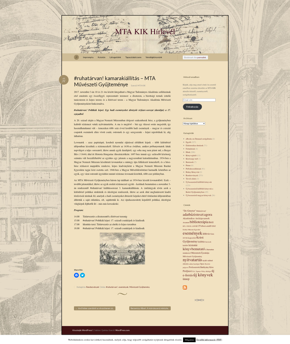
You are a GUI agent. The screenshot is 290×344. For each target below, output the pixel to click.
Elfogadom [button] (189, 339)
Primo (188, 165)
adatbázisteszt (193, 214)
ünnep (186, 279)
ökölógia (208, 271)
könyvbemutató (194, 248)
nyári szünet (208, 260)
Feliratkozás (192, 107)
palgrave (185, 267)
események (124, 287)
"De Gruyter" (189, 210)
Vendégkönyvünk (154, 57)
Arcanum (186, 222)
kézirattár (193, 245)
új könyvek (203, 274)
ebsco (203, 225)
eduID (208, 226)
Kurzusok (190, 162)
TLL (193, 271)
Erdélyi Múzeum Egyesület (191, 230)
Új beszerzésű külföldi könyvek (199, 182)
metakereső (187, 253)
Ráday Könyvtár (192, 172)
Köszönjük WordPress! (82, 330)
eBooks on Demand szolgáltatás (199, 138)
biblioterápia (199, 221)
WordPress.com (122, 330)
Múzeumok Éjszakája (200, 252)
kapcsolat (192, 237)
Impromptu (88, 57)
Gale (212, 234)
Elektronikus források (194, 145)
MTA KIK (141, 85)
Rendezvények (92, 287)
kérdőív (185, 245)
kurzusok (208, 242)
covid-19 (196, 225)
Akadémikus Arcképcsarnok (196, 218)
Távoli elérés (191, 178)
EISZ (214, 226)
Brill (211, 222)
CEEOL (189, 226)
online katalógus (194, 264)
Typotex (198, 271)
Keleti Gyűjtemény (193, 239)
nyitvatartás (192, 259)
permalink (201, 57)
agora (208, 214)
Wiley (203, 271)
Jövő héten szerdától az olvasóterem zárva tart (95, 308)
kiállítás (201, 241)
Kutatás (101, 57)
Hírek (188, 152)
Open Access (205, 264)
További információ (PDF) (209, 339)
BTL (184, 226)
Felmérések (190, 148)
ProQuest (187, 271)
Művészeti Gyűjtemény (139, 287)
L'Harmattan (209, 249)
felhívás (206, 233)
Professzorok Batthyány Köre (201, 267)
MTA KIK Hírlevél (145, 31)
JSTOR (185, 238)
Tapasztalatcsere (133, 57)
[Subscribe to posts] (185, 289)
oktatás (186, 263)
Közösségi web (192, 158)
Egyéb (188, 142)
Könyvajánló (191, 155)
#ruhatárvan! (112, 287)
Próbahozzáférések (193, 168)
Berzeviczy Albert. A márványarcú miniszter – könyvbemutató (151, 308)
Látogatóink (115, 57)
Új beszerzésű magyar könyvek (198, 195)
